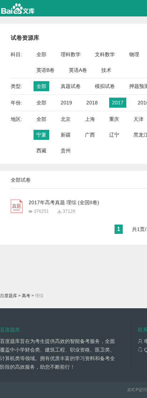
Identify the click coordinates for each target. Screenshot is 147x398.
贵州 (66, 150)
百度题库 (8, 295)
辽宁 (114, 135)
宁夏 (41, 135)
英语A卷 (78, 70)
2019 (66, 102)
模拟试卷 (105, 86)
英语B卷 (45, 70)
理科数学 (71, 54)
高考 (26, 295)
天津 (138, 119)
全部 (41, 54)
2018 (92, 102)
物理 (134, 54)
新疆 (66, 135)
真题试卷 (71, 86)
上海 (90, 119)
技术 (106, 70)
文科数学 (105, 54)
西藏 (41, 150)
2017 (117, 102)
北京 (66, 119)
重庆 (114, 119)
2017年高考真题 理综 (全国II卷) (64, 202)
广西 (90, 135)
